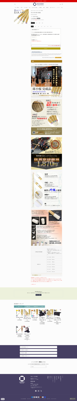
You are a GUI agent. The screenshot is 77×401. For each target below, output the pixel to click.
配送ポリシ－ (50, 378)
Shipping (36, 19)
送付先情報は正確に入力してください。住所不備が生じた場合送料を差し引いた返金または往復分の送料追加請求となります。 (45, 35)
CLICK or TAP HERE (58, 57)
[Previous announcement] (14, 1)
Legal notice (48, 398)
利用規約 (47, 377)
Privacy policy (33, 398)
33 (42, 26)
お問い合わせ (56, 378)
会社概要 (58, 377)
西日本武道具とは (60, 378)
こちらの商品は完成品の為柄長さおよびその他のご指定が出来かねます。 (43, 32)
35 (48, 26)
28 (33, 26)
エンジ (33, 23)
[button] (15, 4)
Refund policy (29, 398)
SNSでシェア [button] (34, 284)
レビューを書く (38, 294)
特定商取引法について (54, 379)
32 (39, 26)
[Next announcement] (63, 1)
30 (36, 26)
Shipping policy (44, 398)
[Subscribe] (45, 367)
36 (51, 26)
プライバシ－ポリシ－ (52, 379)
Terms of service (38, 398)
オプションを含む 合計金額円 (54, 45)
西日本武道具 (24, 398)
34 (45, 26)
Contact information (53, 398)
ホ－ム (62, 377)
